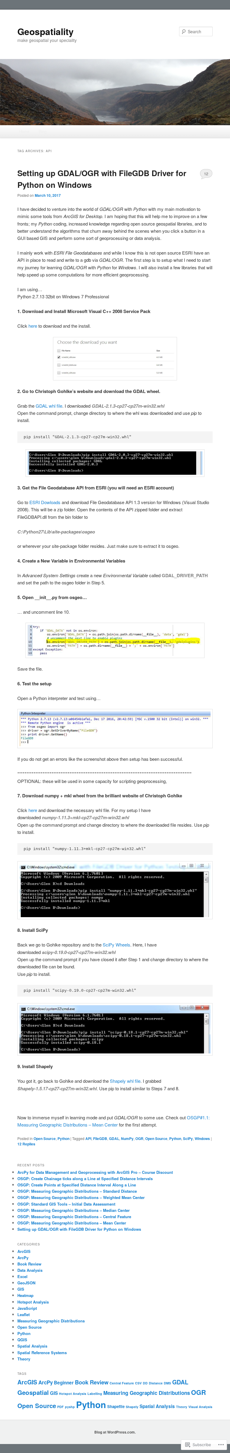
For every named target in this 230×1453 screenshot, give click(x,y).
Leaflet (23, 1314)
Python (63, 1138)
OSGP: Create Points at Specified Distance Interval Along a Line (76, 1185)
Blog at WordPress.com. (115, 1432)
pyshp (70, 1406)
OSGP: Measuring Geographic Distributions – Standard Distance (77, 1191)
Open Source (45, 1138)
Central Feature (122, 1383)
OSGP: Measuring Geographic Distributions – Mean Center (71, 1223)
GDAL (114, 1138)
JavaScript (27, 1308)
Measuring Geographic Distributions (51, 1321)
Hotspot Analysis (33, 1302)
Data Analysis (30, 1270)
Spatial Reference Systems (42, 1352)
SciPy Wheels (116, 944)
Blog (42, 131)
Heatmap (25, 1295)
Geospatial (33, 1392)
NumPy (127, 1138)
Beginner (64, 1382)
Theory (23, 1359)
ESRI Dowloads (44, 502)
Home (24, 131)
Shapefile (116, 1406)
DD (145, 1383)
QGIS (22, 1339)
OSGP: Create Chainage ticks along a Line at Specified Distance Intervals (85, 1178)
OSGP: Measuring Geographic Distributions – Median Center (73, 1210)
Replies (26, 1144)
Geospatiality (45, 31)
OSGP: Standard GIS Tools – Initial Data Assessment (66, 1204)
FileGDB (100, 1138)
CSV (138, 1383)
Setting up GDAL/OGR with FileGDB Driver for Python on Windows (79, 1229)
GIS (20, 1289)
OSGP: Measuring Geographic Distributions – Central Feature (74, 1216)
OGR (139, 1138)
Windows (202, 1138)
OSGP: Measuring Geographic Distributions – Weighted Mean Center (81, 1197)
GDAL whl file (49, 406)
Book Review (29, 1264)
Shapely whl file (125, 1081)
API (88, 1138)
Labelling (94, 1393)
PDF (60, 1406)
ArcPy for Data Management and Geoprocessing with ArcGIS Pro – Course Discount (95, 1172)
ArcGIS (24, 1251)
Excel (22, 1276)
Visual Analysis (200, 1406)
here (32, 326)
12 (206, 173)
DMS (167, 1383)
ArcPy (22, 1257)
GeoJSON (26, 1283)
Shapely (132, 1406)
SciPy (188, 1138)
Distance (156, 1383)
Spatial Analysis (32, 1346)
